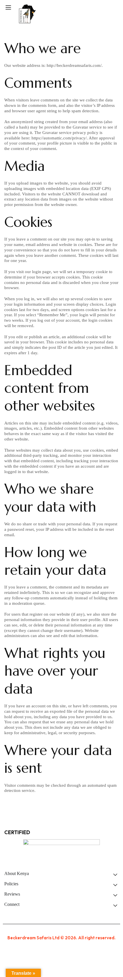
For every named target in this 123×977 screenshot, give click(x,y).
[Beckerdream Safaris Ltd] (27, 14)
